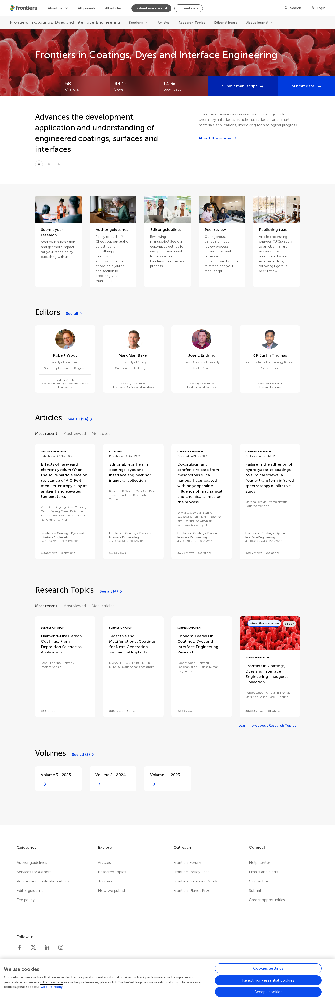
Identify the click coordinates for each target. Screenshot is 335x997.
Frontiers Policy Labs (191, 872)
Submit (255, 890)
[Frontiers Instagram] (61, 947)
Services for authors (34, 872)
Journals (105, 881)
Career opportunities (267, 899)
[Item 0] (39, 164)
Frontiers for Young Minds (195, 881)
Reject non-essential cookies (268, 980)
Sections (136, 23)
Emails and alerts (263, 872)
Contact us (259, 881)
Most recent (46, 433)
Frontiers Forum (187, 862)
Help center (259, 862)
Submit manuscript (151, 8)
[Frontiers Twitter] (33, 947)
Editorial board (225, 23)
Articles (164, 23)
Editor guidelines (31, 890)
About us (55, 8)
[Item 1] (49, 164)
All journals (86, 8)
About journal (257, 23)
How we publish (112, 890)
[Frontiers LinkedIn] (47, 947)
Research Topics (192, 23)
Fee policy (26, 899)
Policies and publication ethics (43, 881)
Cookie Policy (52, 986)
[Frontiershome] (24, 8)
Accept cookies (268, 991)
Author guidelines (32, 862)
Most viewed (74, 433)
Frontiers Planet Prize (191, 890)
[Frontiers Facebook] (20, 947)
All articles (113, 8)
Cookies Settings (268, 968)
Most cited (101, 433)
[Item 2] (59, 164)
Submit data (189, 8)
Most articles (103, 605)
